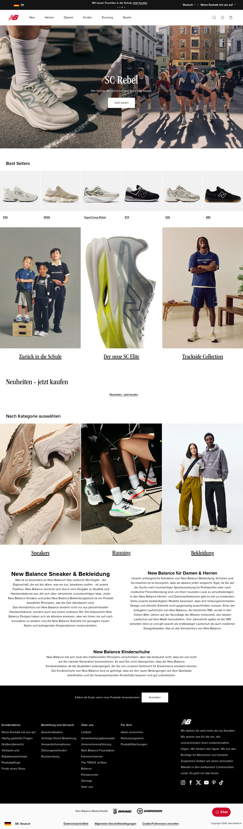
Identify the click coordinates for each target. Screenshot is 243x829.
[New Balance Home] (15, 17)
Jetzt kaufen (140, 3)
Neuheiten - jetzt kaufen (124, 394)
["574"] (142, 191)
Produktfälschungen (134, 744)
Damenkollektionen (187, 596)
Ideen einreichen (132, 732)
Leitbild (86, 732)
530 (5, 217)
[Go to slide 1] (118, 7)
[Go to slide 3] (123, 7)
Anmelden (155, 697)
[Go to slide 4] (125, 7)
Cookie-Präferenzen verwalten (160, 823)
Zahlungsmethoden (54, 750)
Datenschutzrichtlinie (76, 823)
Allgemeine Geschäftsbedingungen (115, 823)
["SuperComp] (101, 191)
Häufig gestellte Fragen (17, 738)
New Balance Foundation (97, 750)
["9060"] (61, 191)
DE (22, 823)
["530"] (20, 191)
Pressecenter (89, 775)
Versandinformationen (56, 744)
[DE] (14, 5)
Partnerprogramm (132, 738)
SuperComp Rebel (95, 217)
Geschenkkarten (52, 732)
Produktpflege (11, 762)
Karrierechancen (92, 756)
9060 (47, 217)
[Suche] (214, 17)
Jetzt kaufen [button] (121, 102)
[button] (222, 17)
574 (127, 217)
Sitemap (86, 781)
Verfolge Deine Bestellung (58, 738)
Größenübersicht (13, 744)
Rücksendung (50, 756)
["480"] (223, 191)
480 (208, 217)
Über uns (87, 787)
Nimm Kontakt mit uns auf (19, 732)
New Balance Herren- (153, 596)
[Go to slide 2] (120, 7)
